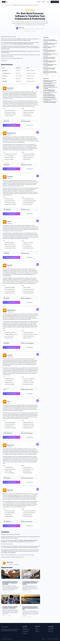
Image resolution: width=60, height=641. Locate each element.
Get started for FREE (11, 168)
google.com (10, 134)
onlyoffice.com (10, 311)
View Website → (16, 564)
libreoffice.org (10, 356)
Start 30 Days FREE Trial (11, 125)
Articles (47, 1)
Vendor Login (50, 631)
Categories (38, 1)
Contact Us (37, 631)
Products (43, 1)
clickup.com (10, 223)
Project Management (26, 629)
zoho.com (9, 178)
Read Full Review (30, 125)
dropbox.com (10, 446)
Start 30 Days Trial (11, 347)
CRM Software (25, 628)
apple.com (9, 491)
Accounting (24, 633)
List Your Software (55, 1)
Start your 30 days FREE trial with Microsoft (23, 554)
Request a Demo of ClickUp (11, 257)
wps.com (9, 266)
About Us (37, 629)
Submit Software (51, 628)
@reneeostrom (10, 564)
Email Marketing (25, 631)
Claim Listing (50, 629)
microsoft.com (10, 89)
